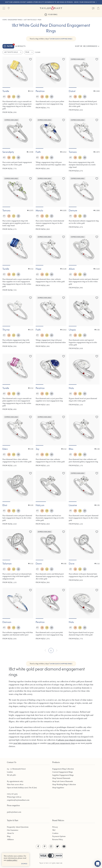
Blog (8, 836)
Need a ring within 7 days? (51, 39)
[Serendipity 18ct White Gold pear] (17, 144)
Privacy (55, 827)
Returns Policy (57, 839)
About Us (10, 833)
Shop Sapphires (58, 787)
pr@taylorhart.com (14, 812)
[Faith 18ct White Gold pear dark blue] (51, 144)
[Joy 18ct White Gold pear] (51, 440)
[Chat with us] (98, 864)
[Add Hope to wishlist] (63, 236)
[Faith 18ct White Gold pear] (51, 322)
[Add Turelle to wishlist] (30, 59)
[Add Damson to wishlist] (30, 590)
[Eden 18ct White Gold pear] (17, 440)
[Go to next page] (56, 650)
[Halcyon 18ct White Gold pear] (51, 498)
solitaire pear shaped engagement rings (74, 740)
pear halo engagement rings (25, 743)
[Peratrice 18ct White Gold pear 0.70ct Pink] (51, 614)
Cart (98, 8)
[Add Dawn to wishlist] (63, 531)
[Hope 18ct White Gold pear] (51, 262)
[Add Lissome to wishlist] (96, 473)
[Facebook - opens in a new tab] (38, 847)
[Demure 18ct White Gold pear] (84, 203)
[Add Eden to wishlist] (30, 416)
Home (4, 20)
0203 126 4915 (12, 794)
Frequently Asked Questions (17, 827)
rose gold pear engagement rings (61, 743)
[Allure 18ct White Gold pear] (84, 262)
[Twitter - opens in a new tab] (57, 847)
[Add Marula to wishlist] (63, 178)
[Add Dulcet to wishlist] (96, 59)
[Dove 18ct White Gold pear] (84, 556)
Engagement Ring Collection (63, 769)
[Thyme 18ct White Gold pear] (17, 322)
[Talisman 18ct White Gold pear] (17, 556)
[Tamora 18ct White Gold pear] (84, 144)
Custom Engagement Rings (62, 772)
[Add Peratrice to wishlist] (63, 59)
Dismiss (24, 864)
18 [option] (9, 97)
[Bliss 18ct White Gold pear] (84, 440)
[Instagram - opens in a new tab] (51, 847)
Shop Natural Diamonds (61, 778)
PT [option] (4, 97)
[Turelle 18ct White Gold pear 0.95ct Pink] (17, 382)
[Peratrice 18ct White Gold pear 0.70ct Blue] (51, 382)
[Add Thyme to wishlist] (30, 297)
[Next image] (29, 72)
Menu (3, 8)
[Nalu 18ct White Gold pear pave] (84, 614)
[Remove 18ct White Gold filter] (21, 52)
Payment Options (59, 836)
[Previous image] (5, 72)
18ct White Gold (30, 20)
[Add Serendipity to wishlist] (30, 119)
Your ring (52, 14)
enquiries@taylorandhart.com (18, 800)
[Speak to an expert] (93, 8)
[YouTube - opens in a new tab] (64, 847)
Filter (10, 45)
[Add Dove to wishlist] (96, 531)
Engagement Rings (15, 20)
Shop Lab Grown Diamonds (62, 781)
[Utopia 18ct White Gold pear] (84, 322)
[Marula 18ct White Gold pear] (51, 203)
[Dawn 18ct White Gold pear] (51, 556)
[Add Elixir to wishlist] (30, 473)
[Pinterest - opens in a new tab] (45, 847)
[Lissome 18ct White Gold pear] (84, 498)
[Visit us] (8, 8)
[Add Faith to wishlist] (63, 119)
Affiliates (10, 839)
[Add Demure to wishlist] (96, 178)
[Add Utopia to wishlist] (96, 297)
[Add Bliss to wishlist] (96, 416)
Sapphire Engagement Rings (63, 775)
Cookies (55, 833)
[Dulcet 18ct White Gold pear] (84, 85)
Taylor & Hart (51, 8)
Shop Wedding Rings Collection (64, 784)
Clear (37, 52)
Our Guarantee (12, 830)
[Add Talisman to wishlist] (30, 531)
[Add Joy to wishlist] (63, 416)
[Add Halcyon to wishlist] (63, 473)
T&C (54, 830)
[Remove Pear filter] (32, 52)
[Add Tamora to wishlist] (96, 119)
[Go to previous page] (45, 650)
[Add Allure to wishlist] (96, 236)
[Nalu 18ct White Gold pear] (84, 382)
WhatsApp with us (14, 797)
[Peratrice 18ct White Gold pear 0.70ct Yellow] (51, 85)
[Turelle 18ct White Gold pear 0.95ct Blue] (17, 262)
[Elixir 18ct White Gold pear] (17, 498)
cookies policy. (12, 860)
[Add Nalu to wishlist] (96, 356)
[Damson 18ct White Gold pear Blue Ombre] (17, 614)
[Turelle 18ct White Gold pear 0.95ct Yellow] (17, 85)
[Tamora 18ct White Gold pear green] (17, 203)
